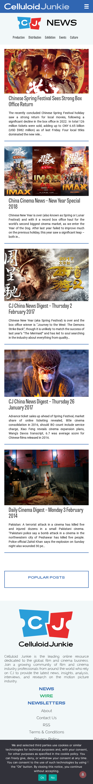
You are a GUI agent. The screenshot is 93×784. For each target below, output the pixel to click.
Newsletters (46, 703)
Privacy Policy (46, 739)
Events (62, 38)
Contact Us (47, 718)
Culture (74, 38)
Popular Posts (46, 578)
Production (19, 38)
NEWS (61, 23)
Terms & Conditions (46, 732)
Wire (46, 696)
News (46, 689)
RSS (46, 725)
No (53, 777)
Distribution (35, 38)
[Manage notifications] (82, 774)
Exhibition (50, 38)
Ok (42, 777)
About (46, 710)
